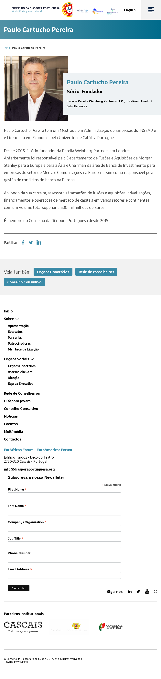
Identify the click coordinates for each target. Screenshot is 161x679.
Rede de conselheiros (96, 271)
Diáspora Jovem (17, 401)
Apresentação (18, 326)
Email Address (20, 569)
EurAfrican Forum (18, 449)
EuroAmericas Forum (54, 449)
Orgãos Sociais (16, 359)
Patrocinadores (19, 343)
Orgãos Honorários (53, 271)
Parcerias (15, 338)
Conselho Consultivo (24, 282)
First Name (17, 489)
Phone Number (19, 553)
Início (7, 47)
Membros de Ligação (23, 349)
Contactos (12, 439)
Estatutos (15, 332)
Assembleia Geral (20, 372)
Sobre (9, 318)
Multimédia (13, 431)
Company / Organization (27, 522)
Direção (13, 378)
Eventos (10, 423)
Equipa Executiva (20, 384)
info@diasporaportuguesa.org (29, 469)
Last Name (17, 506)
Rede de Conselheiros (22, 393)
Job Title (15, 538)
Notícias (11, 416)
